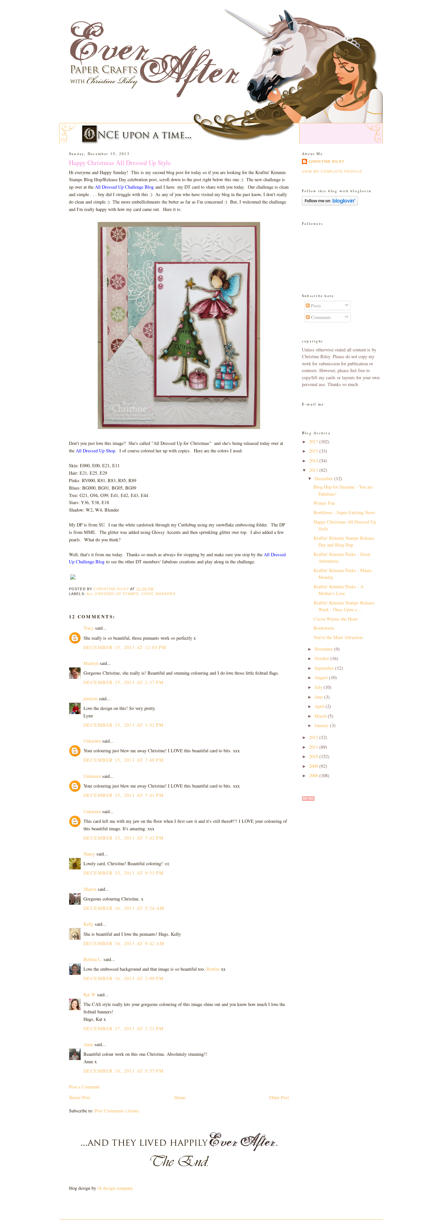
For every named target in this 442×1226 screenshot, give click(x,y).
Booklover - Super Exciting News (344, 512)
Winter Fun (324, 503)
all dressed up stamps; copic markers (130, 594)
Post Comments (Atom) (116, 1111)
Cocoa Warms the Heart (336, 619)
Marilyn (90, 663)
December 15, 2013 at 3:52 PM (123, 725)
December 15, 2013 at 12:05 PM (124, 647)
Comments (320, 317)
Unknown (92, 741)
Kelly (89, 924)
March (321, 716)
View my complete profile (332, 171)
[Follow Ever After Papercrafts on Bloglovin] (330, 204)
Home (179, 1097)
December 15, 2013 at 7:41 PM (123, 795)
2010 (314, 756)
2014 (314, 461)
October (322, 658)
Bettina (213, 969)
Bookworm (324, 628)
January (322, 725)
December (324, 478)
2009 (314, 766)
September (325, 668)
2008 (314, 775)
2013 (314, 470)
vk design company (115, 1188)
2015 (314, 451)
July (319, 687)
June (319, 697)
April (320, 706)
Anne (88, 1044)
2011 (314, 747)
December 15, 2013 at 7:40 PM (123, 760)
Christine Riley (326, 161)
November (324, 649)
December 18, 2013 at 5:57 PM (123, 1071)
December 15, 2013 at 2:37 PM (123, 682)
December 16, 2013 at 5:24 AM (123, 908)
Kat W (89, 994)
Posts (315, 306)
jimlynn (90, 698)
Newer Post (79, 1097)
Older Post (279, 1097)
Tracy (89, 628)
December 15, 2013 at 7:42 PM (123, 838)
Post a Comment (84, 1087)
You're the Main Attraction (338, 637)
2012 (314, 737)
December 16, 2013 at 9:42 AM (123, 943)
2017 (314, 441)
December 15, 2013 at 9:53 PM (123, 873)
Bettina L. (92, 959)
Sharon (89, 889)
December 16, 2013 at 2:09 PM (123, 978)
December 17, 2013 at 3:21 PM (123, 1028)
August (322, 677)
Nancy (89, 854)
